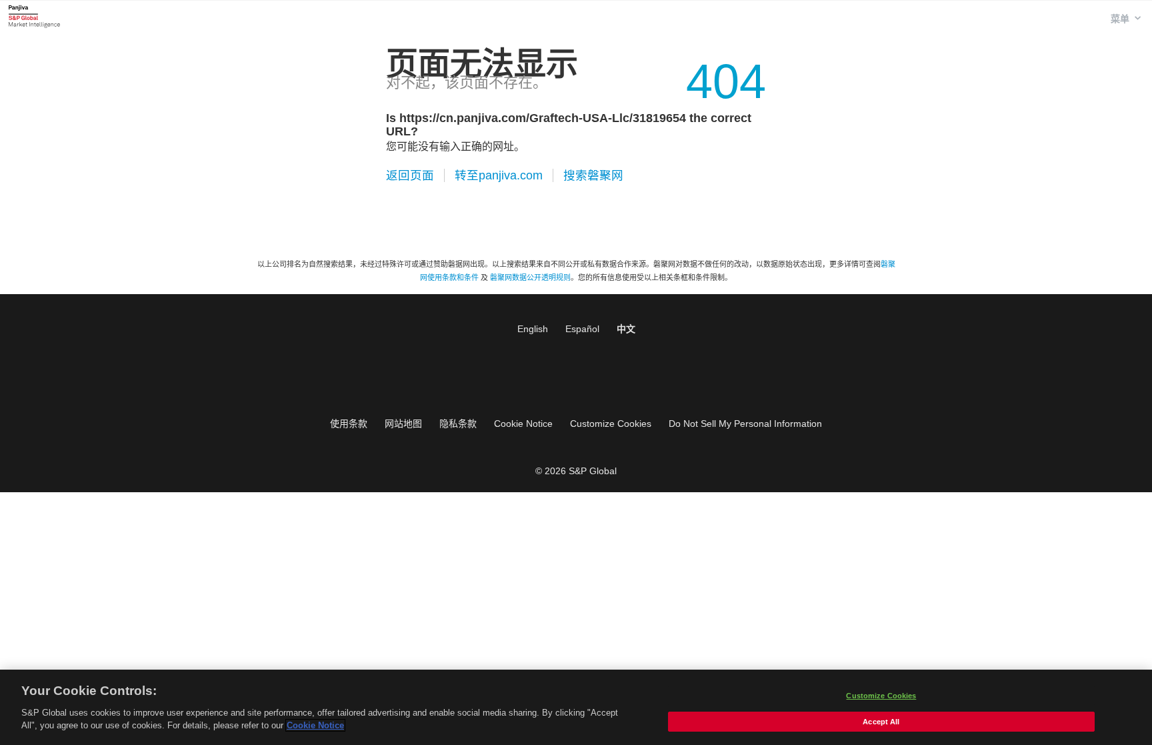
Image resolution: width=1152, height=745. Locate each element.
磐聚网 (34, 16)
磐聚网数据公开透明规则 (530, 277)
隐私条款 (458, 423)
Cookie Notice (523, 423)
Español (582, 328)
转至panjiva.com (499, 175)
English (532, 328)
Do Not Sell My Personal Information (745, 423)
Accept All (881, 722)
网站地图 (403, 423)
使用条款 (348, 423)
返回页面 (410, 175)
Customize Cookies (610, 423)
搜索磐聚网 (593, 175)
